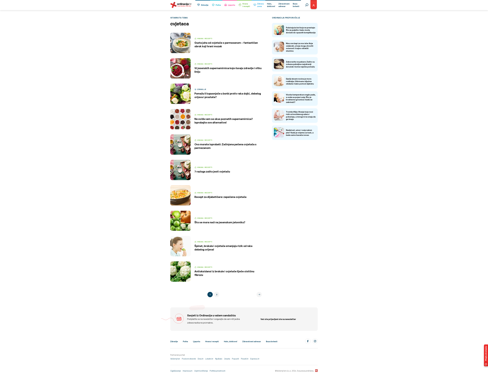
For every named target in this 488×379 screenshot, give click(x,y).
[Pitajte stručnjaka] (486, 355)
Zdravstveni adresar (251, 341)
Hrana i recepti (212, 341)
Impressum (187, 371)
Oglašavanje (175, 371)
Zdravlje (204, 5)
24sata (227, 359)
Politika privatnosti (217, 371)
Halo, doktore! (230, 341)
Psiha (218, 5)
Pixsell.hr (244, 359)
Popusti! (235, 359)
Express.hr (254, 359)
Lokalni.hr (209, 359)
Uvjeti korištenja (201, 371)
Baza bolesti (271, 341)
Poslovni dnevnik (189, 359)
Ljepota (231, 5)
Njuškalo (218, 359)
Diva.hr (200, 359)
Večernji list (175, 359)
